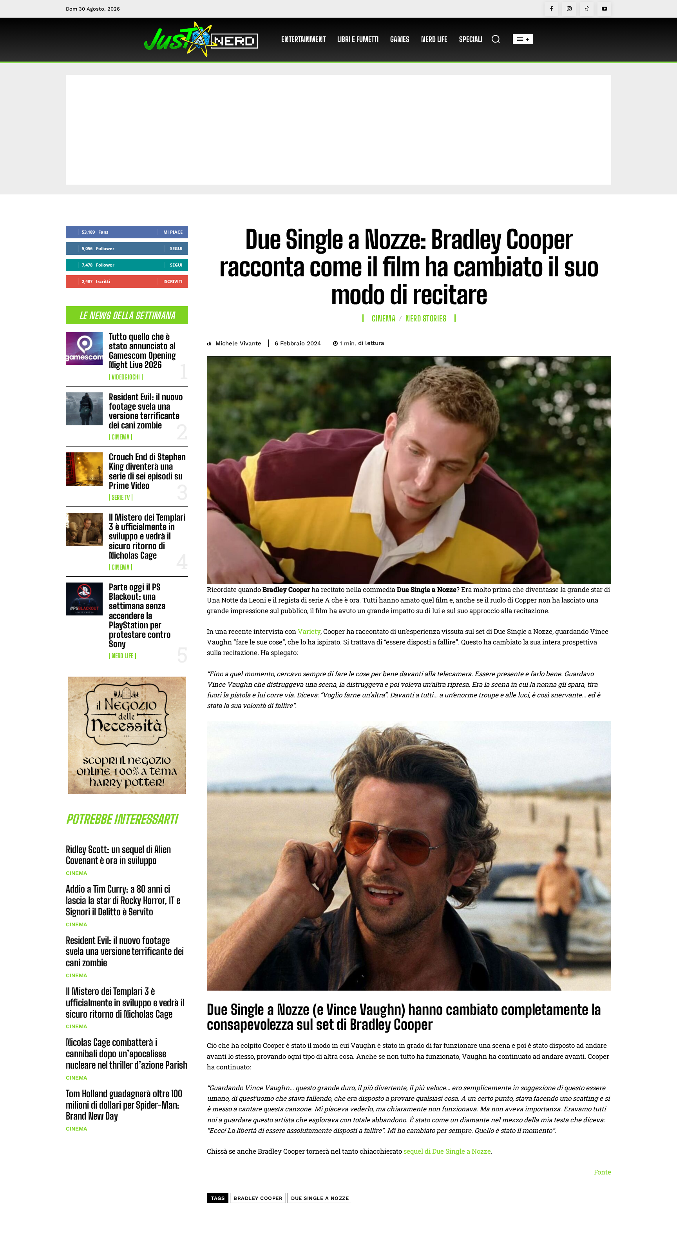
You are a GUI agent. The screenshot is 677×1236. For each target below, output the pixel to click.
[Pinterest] (566, 342)
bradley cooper (258, 1198)
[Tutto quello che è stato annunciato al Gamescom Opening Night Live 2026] (84, 348)
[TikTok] (587, 9)
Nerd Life (122, 656)
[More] (603, 342)
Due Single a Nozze (320, 1198)
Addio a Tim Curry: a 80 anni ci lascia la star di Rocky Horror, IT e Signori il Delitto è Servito (123, 900)
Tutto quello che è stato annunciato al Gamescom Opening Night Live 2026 (142, 350)
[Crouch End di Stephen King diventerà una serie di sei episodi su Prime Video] (84, 468)
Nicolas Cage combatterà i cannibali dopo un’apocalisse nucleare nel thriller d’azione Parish (126, 1053)
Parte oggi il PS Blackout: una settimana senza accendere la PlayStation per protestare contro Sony (140, 615)
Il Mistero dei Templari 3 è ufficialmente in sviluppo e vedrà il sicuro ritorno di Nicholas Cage (147, 536)
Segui (176, 248)
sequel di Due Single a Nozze (447, 1151)
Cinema (120, 437)
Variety (309, 631)
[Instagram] (569, 9)
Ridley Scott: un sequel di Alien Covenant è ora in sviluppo (118, 855)
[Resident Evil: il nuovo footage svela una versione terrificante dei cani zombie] (84, 408)
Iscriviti (173, 281)
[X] (548, 342)
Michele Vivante (238, 343)
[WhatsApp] (584, 342)
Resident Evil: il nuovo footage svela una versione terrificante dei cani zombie (146, 411)
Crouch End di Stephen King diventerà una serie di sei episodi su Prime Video (147, 471)
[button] (495, 38)
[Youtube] (604, 9)
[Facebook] (551, 9)
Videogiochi (126, 377)
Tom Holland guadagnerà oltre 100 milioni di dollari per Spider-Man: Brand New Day (124, 1105)
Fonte (602, 1171)
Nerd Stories (425, 318)
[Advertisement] (338, 130)
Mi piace (173, 232)
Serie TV (121, 497)
